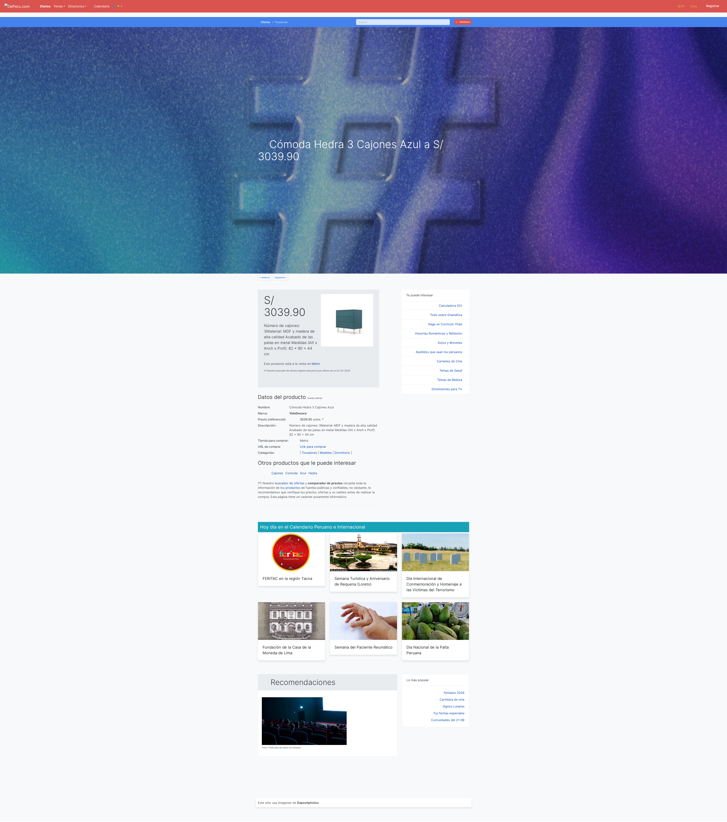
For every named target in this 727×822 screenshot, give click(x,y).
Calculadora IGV (451, 305)
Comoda (291, 473)
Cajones (277, 473)
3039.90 (306, 419)
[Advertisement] (435, 758)
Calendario (101, 6)
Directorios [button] (76, 6)
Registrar (712, 6)
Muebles (326, 453)
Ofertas (265, 22)
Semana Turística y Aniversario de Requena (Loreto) (362, 581)
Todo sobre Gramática (446, 315)
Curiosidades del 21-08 (447, 720)
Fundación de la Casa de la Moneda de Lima (287, 650)
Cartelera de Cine (450, 361)
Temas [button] (58, 6)
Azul (303, 473)
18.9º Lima (687, 6)
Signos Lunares (453, 706)
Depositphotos (308, 803)
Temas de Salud (451, 370)
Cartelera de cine (452, 699)
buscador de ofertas (289, 483)
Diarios (45, 6)
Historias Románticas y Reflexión (439, 333)
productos (292, 488)
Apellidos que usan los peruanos (439, 352)
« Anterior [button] (265, 277)
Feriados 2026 (454, 693)
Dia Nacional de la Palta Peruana (427, 650)
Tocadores (309, 453)
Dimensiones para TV (447, 389)
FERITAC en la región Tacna (287, 578)
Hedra (312, 473)
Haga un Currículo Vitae (445, 324)
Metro (316, 364)
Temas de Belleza (450, 380)
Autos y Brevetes (450, 343)
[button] (117, 6)
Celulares (464, 21)
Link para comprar (313, 446)
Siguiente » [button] (281, 277)
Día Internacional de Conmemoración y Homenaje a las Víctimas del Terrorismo (434, 584)
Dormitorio (342, 453)
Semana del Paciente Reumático (363, 647)
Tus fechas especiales (448, 713)
